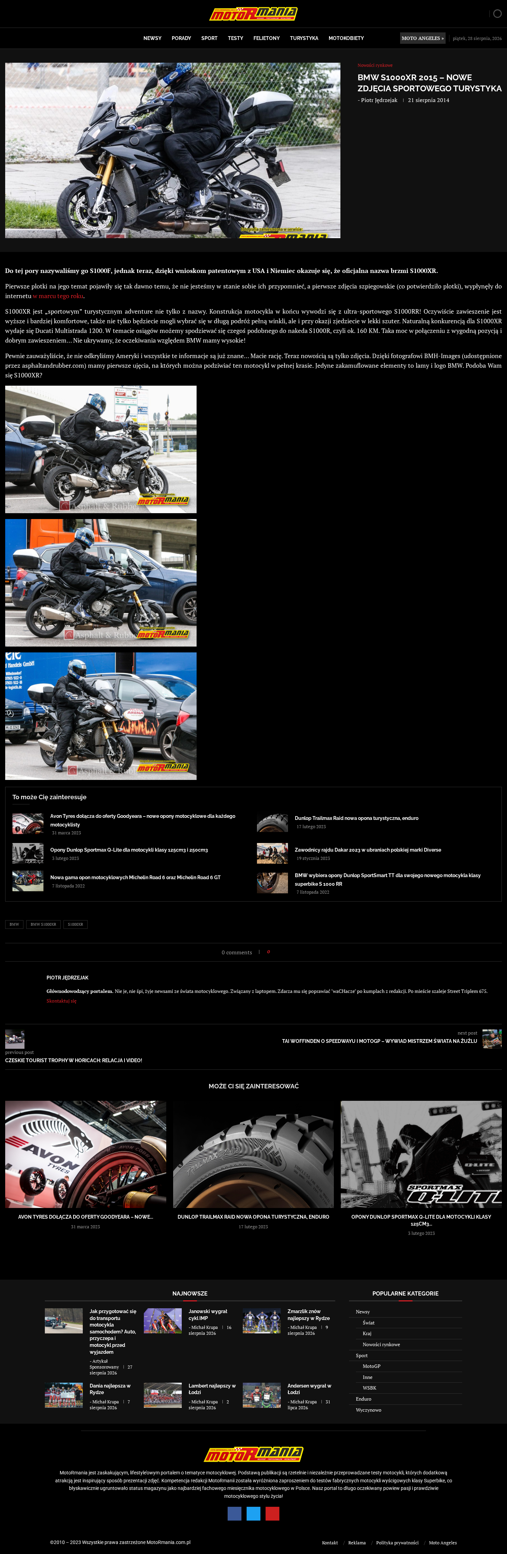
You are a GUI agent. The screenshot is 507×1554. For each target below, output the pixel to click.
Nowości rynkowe (381, 1344)
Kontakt (330, 1543)
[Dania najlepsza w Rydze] (64, 1395)
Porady (181, 38)
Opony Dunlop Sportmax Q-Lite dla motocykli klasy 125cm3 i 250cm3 (129, 850)
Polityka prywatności (397, 1543)
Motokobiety (346, 38)
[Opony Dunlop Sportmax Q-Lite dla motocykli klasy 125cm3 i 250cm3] (27, 853)
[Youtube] (272, 1514)
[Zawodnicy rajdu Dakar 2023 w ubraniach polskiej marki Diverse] (272, 853)
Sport (209, 38)
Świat (369, 1322)
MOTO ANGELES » (423, 38)
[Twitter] (253, 1514)
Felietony (267, 38)
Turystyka (304, 38)
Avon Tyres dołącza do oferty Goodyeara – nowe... (85, 1217)
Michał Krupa (204, 1327)
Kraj (367, 1333)
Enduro (363, 1398)
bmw (14, 924)
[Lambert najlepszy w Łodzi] (163, 1395)
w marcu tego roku (58, 296)
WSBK (369, 1387)
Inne (367, 1377)
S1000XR (75, 924)
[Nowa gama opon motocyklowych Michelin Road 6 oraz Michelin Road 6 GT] (27, 881)
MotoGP (371, 1366)
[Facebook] (234, 1514)
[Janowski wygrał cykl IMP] (163, 1320)
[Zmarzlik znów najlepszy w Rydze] (262, 1320)
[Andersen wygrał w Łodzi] (262, 1395)
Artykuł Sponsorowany (104, 1364)
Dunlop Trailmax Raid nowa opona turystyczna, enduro (356, 818)
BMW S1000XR (43, 924)
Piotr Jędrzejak (379, 100)
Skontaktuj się (62, 1000)
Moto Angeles (443, 1543)
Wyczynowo (368, 1409)
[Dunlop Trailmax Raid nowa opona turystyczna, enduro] (272, 821)
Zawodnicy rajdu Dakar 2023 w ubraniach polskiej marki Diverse (368, 850)
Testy (235, 38)
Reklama (357, 1543)
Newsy (152, 38)
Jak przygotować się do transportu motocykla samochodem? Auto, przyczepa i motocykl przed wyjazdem (113, 1332)
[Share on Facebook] (277, 951)
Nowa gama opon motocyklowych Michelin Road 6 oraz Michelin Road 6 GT (135, 877)
